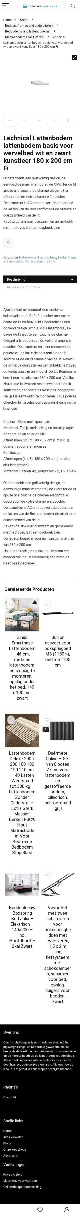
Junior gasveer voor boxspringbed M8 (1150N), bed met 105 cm (57, 651)
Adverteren (11, 1155)
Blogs (7, 1143)
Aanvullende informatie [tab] (23, 287)
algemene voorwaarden (20, 1180)
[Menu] (5, 6)
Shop (23, 20)
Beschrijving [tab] (16, 279)
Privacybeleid (12, 1174)
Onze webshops (14, 1149)
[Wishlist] (40, 1210)
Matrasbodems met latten (24, 37)
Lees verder (22, 706)
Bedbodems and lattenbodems (27, 31)
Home (7, 20)
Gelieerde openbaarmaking (22, 1187)
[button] (74, 57)
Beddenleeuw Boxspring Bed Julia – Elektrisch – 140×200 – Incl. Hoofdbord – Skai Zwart (22, 927)
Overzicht (9, 1097)
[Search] (73, 6)
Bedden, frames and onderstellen (29, 25)
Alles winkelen (13, 1137)
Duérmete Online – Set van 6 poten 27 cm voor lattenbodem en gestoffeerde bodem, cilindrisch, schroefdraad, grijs (57, 780)
